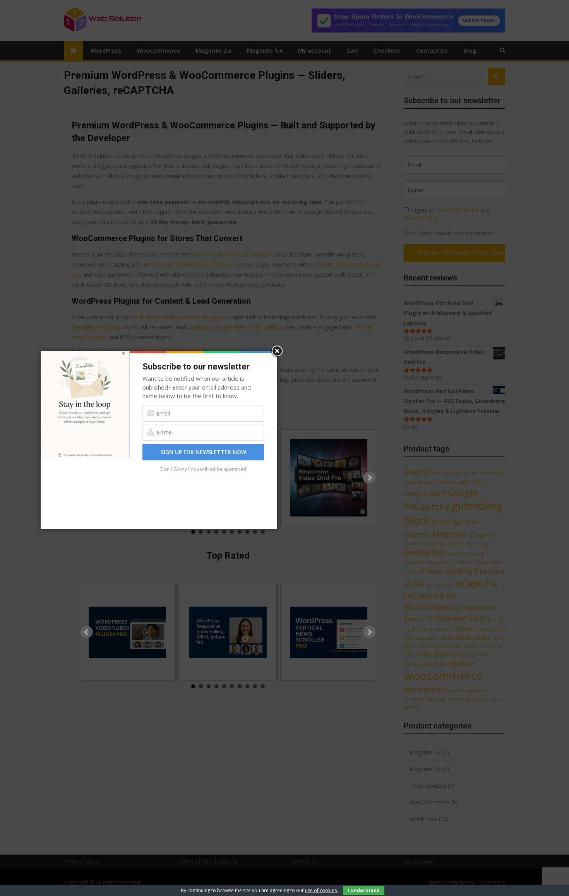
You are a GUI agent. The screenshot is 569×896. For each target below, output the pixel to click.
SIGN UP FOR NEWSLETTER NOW (203, 452)
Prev (87, 632)
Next (369, 478)
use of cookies (321, 890)
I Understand (364, 890)
